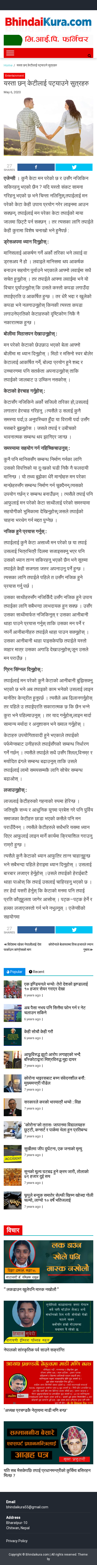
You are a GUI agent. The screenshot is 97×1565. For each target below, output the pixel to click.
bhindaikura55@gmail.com (27, 1507)
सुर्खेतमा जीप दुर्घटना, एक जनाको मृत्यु (53, 1148)
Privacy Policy (17, 1541)
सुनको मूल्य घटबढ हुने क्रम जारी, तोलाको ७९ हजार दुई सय (56, 1173)
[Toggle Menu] (10, 53)
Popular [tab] (15, 972)
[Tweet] (74, 167)
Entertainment (14, 75)
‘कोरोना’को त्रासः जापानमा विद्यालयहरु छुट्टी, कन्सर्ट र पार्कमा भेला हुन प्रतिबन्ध (55, 1127)
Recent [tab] (38, 972)
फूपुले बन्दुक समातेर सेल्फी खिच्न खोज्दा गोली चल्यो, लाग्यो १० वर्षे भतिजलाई (58, 1197)
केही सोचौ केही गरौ (38, 1031)
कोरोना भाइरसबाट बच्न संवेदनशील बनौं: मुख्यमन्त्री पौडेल (54, 1080)
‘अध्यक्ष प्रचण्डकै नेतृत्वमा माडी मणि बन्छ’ (35, 1410)
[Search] (89, 56)
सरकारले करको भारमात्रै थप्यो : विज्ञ (52, 1102)
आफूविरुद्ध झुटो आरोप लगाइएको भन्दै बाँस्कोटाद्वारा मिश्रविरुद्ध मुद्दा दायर (52, 1056)
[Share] (36, 167)
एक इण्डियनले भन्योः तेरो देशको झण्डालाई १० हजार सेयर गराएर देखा (56, 986)
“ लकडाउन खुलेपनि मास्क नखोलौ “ (31, 1289)
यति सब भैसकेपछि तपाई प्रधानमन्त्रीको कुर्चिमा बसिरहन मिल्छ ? (47, 1472)
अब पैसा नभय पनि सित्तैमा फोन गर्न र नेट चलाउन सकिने (55, 1010)
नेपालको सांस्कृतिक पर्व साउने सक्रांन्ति (34, 1350)
